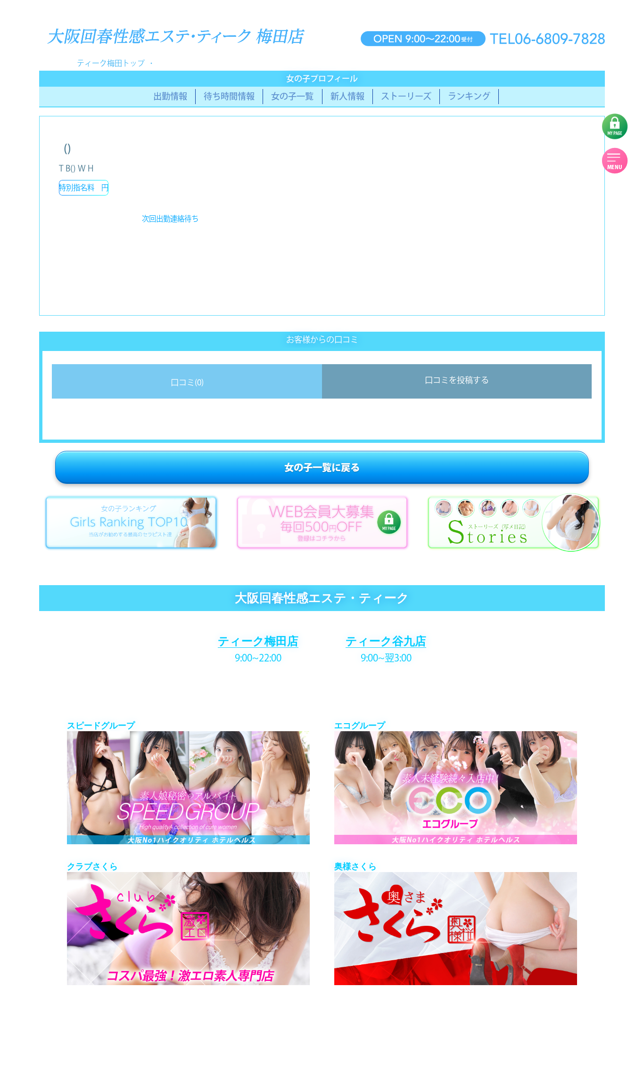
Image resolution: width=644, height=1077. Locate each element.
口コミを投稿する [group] (457, 380)
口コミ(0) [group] (187, 382)
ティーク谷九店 (386, 641)
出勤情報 (170, 96)
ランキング (469, 96)
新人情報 (347, 96)
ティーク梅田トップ (111, 63)
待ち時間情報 (229, 96)
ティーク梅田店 (258, 641)
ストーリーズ (406, 96)
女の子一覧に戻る (322, 467)
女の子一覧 (292, 96)
